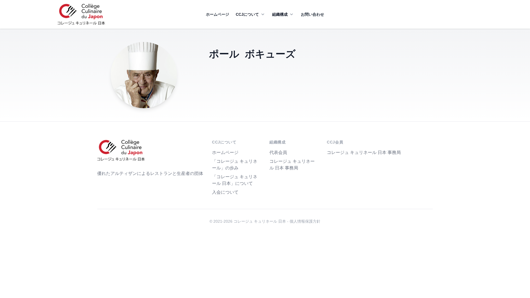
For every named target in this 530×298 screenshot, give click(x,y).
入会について (225, 192)
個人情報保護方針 (305, 221)
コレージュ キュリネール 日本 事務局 (364, 152)
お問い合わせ (312, 14)
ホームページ (217, 14)
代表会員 (278, 152)
